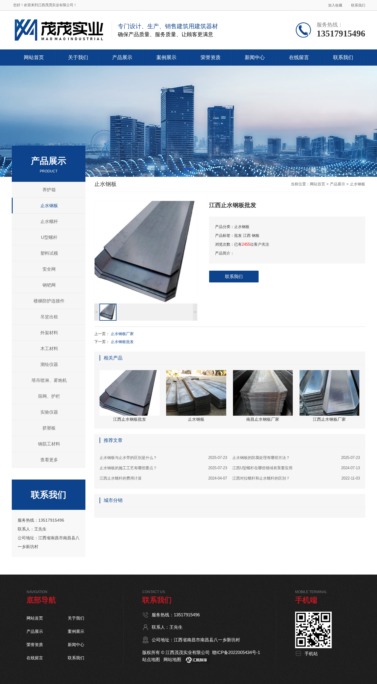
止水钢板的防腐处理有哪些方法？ (296, 457)
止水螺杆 (49, 221)
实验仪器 (49, 412)
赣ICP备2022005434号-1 (236, 652)
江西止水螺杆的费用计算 (163, 478)
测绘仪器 (49, 364)
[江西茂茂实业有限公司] (59, 18)
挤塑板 (49, 427)
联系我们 (358, 5)
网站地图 (172, 659)
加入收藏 (335, 5)
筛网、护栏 (49, 396)
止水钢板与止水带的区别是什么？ (163, 457)
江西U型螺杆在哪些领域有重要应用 (296, 468)
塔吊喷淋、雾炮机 (49, 380)
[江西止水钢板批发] (145, 252)
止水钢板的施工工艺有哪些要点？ (163, 468)
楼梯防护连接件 (49, 300)
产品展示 (337, 184)
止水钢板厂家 (122, 334)
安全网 (49, 269)
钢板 (255, 235)
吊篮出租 (49, 316)
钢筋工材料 (49, 443)
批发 (238, 235)
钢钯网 (49, 284)
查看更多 (49, 459)
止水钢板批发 (122, 341)
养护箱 (49, 189)
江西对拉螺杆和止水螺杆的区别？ (296, 478)
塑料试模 (49, 253)
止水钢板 (49, 205)
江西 (247, 235)
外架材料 (49, 332)
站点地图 (151, 659)
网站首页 (317, 184)
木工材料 (49, 348)
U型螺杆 (49, 237)
